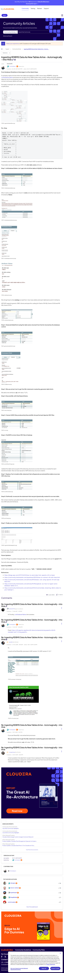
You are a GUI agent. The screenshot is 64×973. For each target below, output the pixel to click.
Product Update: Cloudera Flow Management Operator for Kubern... (19, 841)
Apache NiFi (9, 63)
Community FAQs (39, 950)
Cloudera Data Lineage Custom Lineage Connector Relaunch (17, 837)
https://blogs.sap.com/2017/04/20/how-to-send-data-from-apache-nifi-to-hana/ (29, 575)
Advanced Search (7, 36)
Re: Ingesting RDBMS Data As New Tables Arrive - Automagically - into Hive (31, 605)
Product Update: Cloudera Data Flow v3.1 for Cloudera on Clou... (18, 845)
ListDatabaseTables (7, 77)
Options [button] (5, 53)
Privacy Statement (50, 964)
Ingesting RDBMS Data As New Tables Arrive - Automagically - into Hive (31, 58)
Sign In (4, 15)
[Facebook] (1, 956)
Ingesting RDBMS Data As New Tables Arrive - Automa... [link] (36, 49)
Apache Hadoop (4, 969)
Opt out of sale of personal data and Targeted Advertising (19, 969)
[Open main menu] (62, 15)
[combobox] (39, 32)
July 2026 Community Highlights (10, 828)
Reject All (44, 968)
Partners (39, 8)
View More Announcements (32, 849)
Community (25, 8)
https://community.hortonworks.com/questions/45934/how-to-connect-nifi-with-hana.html (32, 577)
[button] (14, 106)
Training (33, 8)
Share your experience (13, 43)
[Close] (60, 953)
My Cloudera (5, 954)
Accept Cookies (55, 968)
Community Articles (16, 49)
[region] (35, 962)
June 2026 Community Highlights (10, 832)
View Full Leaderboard (32, 907)
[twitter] (5, 956)
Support (46, 8)
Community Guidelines (23, 950)
